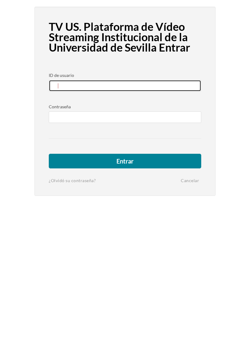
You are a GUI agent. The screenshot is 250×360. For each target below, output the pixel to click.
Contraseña (60, 106)
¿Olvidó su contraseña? (72, 180)
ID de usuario (61, 75)
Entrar (125, 161)
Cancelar (190, 180)
